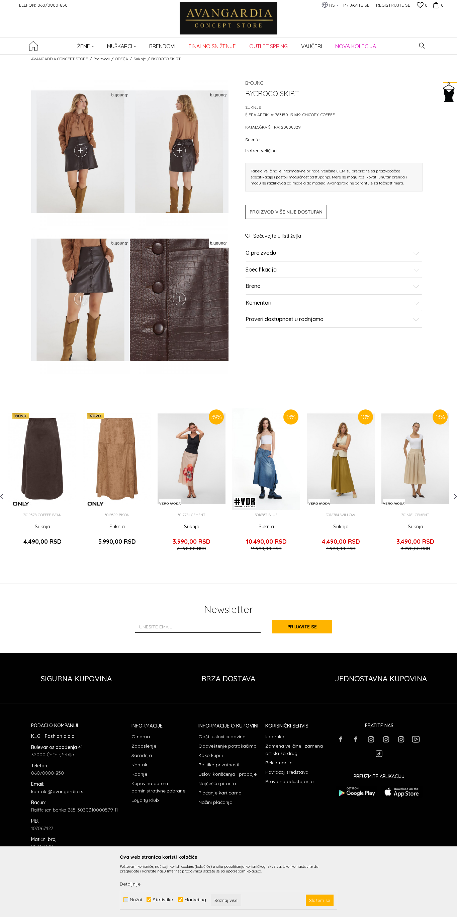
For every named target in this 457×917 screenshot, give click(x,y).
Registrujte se (393, 5)
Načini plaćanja (215, 802)
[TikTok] (379, 753)
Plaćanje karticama (220, 793)
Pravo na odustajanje (289, 781)
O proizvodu (261, 253)
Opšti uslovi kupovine (221, 737)
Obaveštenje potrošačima (227, 746)
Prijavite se (302, 627)
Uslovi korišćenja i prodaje (227, 774)
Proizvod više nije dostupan (286, 212)
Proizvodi (101, 58)
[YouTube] (416, 739)
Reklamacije (278, 763)
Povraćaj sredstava (286, 772)
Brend (253, 286)
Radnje (139, 774)
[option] (42, 482)
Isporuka (274, 737)
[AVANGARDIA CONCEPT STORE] (229, 22)
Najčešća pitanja (217, 783)
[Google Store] (356, 792)
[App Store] (402, 792)
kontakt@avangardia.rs (57, 791)
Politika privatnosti (218, 765)
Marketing (195, 899)
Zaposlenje (143, 746)
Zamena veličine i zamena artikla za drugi (294, 749)
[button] (422, 45)
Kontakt (140, 765)
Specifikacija (261, 270)
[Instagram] (371, 739)
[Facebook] (341, 739)
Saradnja (141, 755)
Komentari (258, 303)
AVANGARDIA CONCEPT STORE (59, 58)
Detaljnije (130, 884)
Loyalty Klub (145, 800)
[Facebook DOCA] (356, 739)
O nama (140, 737)
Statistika (163, 899)
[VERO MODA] (170, 503)
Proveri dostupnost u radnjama (285, 319)
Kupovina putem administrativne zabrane (158, 787)
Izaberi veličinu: (261, 150)
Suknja (42, 527)
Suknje (139, 58)
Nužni (136, 899)
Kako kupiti (210, 755)
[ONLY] (21, 503)
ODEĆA (121, 58)
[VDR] (245, 502)
